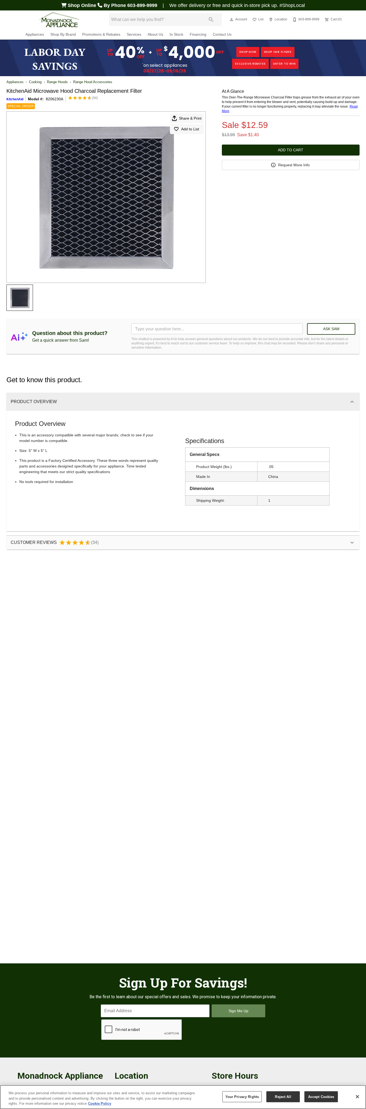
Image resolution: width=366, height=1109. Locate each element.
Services (134, 34)
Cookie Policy (99, 1103)
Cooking (35, 82)
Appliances (34, 34)
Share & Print (190, 118)
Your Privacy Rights (242, 1097)
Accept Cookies (321, 1097)
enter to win (284, 64)
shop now (247, 52)
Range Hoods (57, 82)
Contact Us (222, 34)
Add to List (190, 129)
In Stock (176, 34)
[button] (231, 19)
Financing (198, 34)
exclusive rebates (250, 64)
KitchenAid (14, 99)
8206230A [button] (54, 99)
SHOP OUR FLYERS (278, 52)
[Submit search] (211, 19)
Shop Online (82, 5)
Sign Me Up (238, 1011)
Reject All (283, 1097)
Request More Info (294, 165)
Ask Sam (331, 329)
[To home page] (59, 20)
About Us (155, 34)
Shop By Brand (63, 34)
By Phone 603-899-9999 (130, 5)
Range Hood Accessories (92, 82)
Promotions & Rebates (101, 34)
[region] (183, 1097)
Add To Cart (290, 150)
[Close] (357, 1097)
